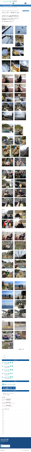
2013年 (3, 431)
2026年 (3, 410)
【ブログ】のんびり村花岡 (8, 405)
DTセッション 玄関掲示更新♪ (6, 400)
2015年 (3, 428)
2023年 (3, 415)
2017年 (3, 425)
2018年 (3, 423)
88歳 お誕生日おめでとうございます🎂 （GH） (8, 403)
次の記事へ (4, 357)
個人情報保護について (3, 450)
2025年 (3, 412)
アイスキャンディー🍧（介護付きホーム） (8, 406)
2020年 (3, 420)
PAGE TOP (29, 437)
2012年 (3, 433)
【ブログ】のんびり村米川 (8, 402)
